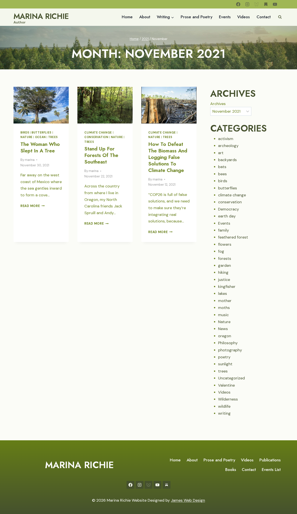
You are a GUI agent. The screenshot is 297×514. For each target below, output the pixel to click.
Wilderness (228, 399)
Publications (270, 460)
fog (221, 251)
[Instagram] (247, 4)
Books (230, 469)
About (144, 17)
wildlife (224, 406)
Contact (264, 17)
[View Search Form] (280, 17)
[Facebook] (238, 4)
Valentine (226, 385)
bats (222, 166)
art (221, 152)
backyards (227, 159)
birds (24, 132)
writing (224, 413)
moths (224, 307)
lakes (222, 293)
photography (230, 350)
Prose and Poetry (196, 17)
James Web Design (188, 500)
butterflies (42, 132)
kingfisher (226, 286)
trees (53, 137)
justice (224, 279)
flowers (224, 244)
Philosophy (228, 342)
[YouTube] (275, 4)
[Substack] (266, 4)
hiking (223, 272)
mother (225, 300)
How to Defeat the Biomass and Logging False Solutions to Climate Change (167, 157)
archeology (228, 145)
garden (224, 265)
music (223, 314)
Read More (32, 206)
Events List (271, 469)
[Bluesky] (256, 4)
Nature (26, 137)
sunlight (225, 364)
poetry (224, 357)
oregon (224, 336)
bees (222, 174)
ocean (40, 137)
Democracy (228, 209)
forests (224, 258)
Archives (218, 103)
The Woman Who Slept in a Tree (40, 147)
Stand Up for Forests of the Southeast (101, 155)
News (223, 328)
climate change (98, 132)
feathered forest (233, 237)
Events (225, 17)
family (223, 230)
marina (30, 160)
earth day (227, 216)
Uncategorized (231, 378)
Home (127, 17)
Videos (243, 17)
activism (225, 138)
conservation (96, 137)
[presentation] (41, 105)
